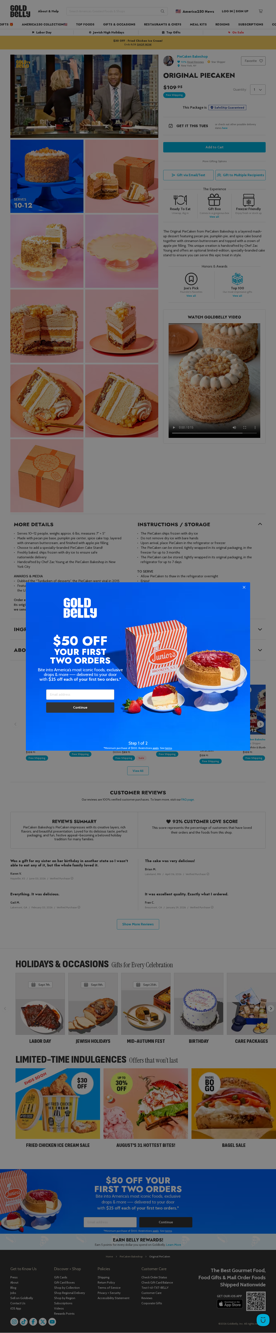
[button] (138, 666)
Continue (80, 707)
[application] (263, 1320)
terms (168, 748)
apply (156, 748)
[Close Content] (244, 587)
